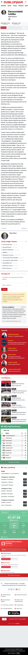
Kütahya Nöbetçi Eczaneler (6, 595)
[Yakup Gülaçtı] (3, 12)
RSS (5, 619)
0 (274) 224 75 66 (6, 566)
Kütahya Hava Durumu (22, 594)
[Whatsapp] (19, 589)
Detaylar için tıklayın (14, 462)
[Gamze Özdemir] (4, 363)
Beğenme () (17, 321)
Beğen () (10, 321)
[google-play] (14, 613)
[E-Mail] (9, 19)
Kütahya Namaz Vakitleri (5, 600)
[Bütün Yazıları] (26, 241)
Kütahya (3, 5)
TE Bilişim (17, 623)
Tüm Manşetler (19, 605)
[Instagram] (14, 589)
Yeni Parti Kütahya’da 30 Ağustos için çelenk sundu (19, 392)
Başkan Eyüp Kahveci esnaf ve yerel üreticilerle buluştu (19, 413)
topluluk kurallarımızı (14, 294)
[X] (11, 589)
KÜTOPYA (10, 340)
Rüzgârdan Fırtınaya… (9, 255)
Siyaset (14, 388)
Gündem (20, 5)
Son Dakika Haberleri (7, 608)
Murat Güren (12, 354)
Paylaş (4, 27)
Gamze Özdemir (12, 362)
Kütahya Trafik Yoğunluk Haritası (19, 600)
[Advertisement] (14, 640)
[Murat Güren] (4, 356)
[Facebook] (9, 589)
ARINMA (5, 252)
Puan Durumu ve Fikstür (8, 605)
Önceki (4, 228)
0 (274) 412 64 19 (6, 558)
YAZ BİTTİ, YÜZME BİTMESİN (15, 336)
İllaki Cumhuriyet (7, 268)
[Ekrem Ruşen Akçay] (4, 335)
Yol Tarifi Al (15, 558)
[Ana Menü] (1, 2)
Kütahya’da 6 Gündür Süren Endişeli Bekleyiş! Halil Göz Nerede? (19, 420)
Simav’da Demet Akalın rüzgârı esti (18, 384)
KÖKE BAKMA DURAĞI (14, 364)
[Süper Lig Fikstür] (26, 467)
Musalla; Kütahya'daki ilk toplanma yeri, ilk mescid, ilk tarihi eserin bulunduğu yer (17, 343)
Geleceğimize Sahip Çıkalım (10, 260)
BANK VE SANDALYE (8, 250)
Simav (13, 381)
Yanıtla (5, 321)
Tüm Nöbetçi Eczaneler (14, 575)
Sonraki (23, 228)
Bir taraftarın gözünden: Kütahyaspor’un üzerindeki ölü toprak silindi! (16, 357)
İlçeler (9, 5)
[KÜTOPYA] (4, 342)
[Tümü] (26, 330)
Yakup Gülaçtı (12, 16)
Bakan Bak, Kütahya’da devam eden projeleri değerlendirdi (18, 399)
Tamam (18, 653)
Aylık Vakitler (5, 537)
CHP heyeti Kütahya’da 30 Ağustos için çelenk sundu (19, 406)
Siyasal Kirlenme (7, 247)
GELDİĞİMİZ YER (7, 263)
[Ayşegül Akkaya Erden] (4, 370)
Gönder (4, 289)
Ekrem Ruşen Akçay (13, 334)
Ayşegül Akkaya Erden (14, 369)
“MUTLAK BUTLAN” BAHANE (10, 257)
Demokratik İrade (7, 244)
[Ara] (25, 2)
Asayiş (15, 5)
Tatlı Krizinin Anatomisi (14, 371)
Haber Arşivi (19, 608)
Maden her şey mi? (8, 265)
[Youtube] (16, 589)
